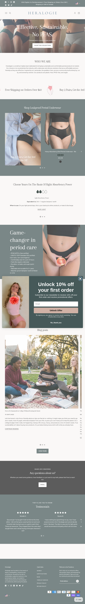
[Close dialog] (80, 279)
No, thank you (55, 323)
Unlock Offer (56, 310)
